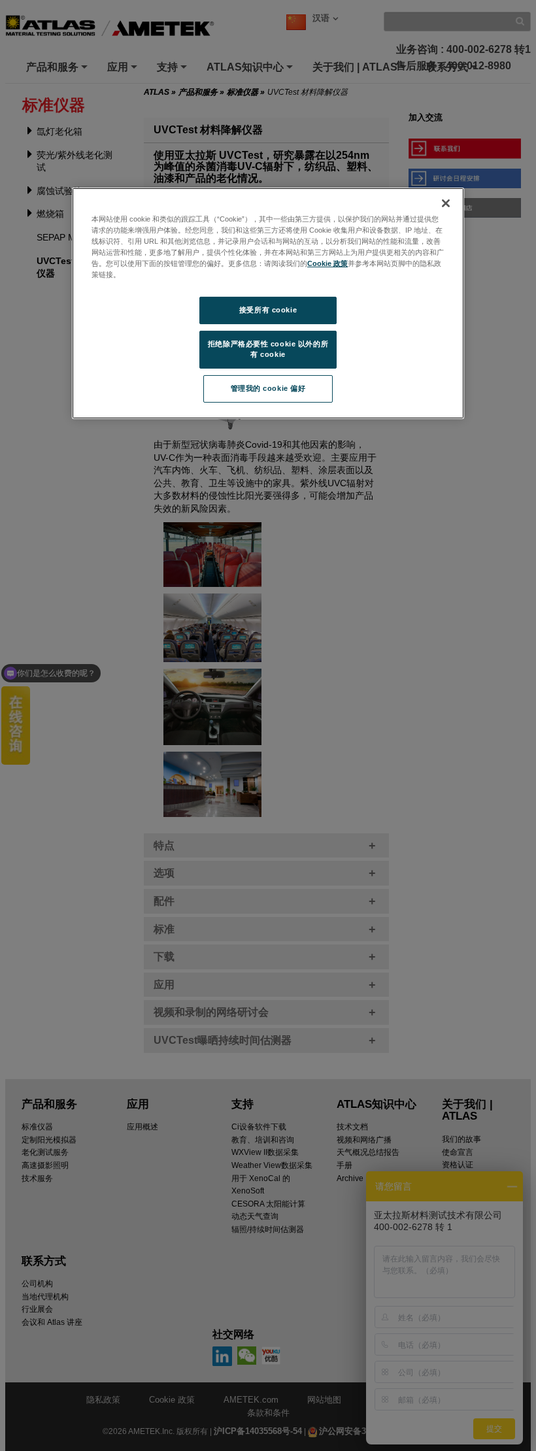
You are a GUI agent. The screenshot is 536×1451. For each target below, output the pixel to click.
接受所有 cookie (268, 310)
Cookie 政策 (327, 263)
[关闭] (445, 203)
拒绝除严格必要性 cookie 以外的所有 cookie (268, 349)
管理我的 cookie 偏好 (268, 388)
